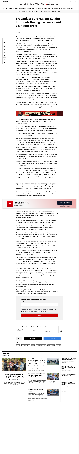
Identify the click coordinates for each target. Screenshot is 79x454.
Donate (59, 11)
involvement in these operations (25, 261)
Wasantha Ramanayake (21, 31)
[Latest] (6, 8)
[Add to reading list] (4, 62)
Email (22, 301)
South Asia (59, 345)
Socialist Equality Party (34, 11)
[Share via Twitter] (4, 42)
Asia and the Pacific (25, 345)
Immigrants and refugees (41, 345)
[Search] (75, 8)
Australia (33, 345)
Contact (68, 1)
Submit (39, 315)
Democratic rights (51, 345)
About (72, 1)
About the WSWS (47, 11)
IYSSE (41, 11)
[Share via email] (4, 52)
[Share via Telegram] (4, 49)
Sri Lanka (18, 345)
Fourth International (23, 11)
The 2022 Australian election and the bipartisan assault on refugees (36, 328)
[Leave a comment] (4, 59)
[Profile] (75, 2)
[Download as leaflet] (4, 55)
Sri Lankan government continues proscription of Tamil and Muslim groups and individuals (51, 328)
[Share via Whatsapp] (4, 46)
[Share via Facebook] (4, 39)
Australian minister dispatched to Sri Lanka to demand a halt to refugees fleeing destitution (23, 328)
